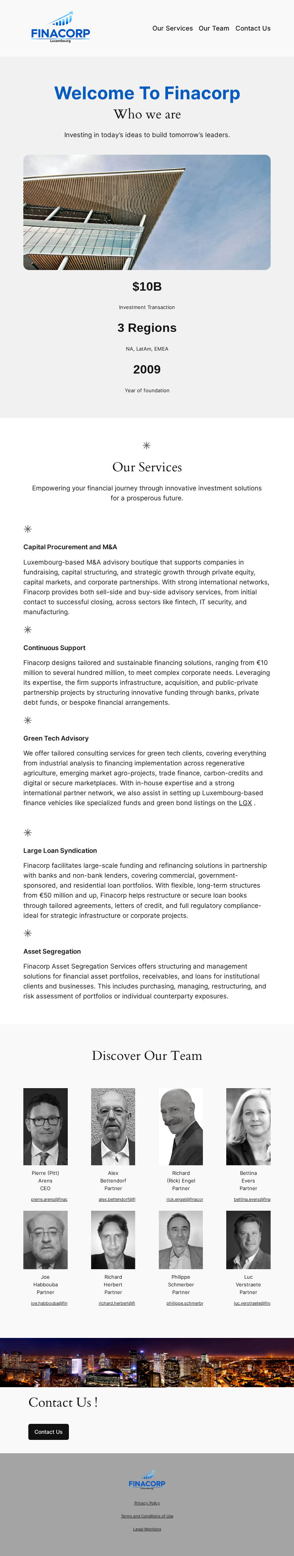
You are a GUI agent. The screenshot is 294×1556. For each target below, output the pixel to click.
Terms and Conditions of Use (147, 1516)
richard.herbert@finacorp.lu (126, 1303)
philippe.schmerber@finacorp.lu (198, 1303)
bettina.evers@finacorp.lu (259, 1199)
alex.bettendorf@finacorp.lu (126, 1199)
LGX (245, 803)
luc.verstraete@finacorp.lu (260, 1303)
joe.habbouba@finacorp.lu (57, 1303)
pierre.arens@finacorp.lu (55, 1199)
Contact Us (48, 1431)
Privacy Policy (147, 1503)
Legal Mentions (147, 1529)
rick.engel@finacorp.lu (189, 1199)
